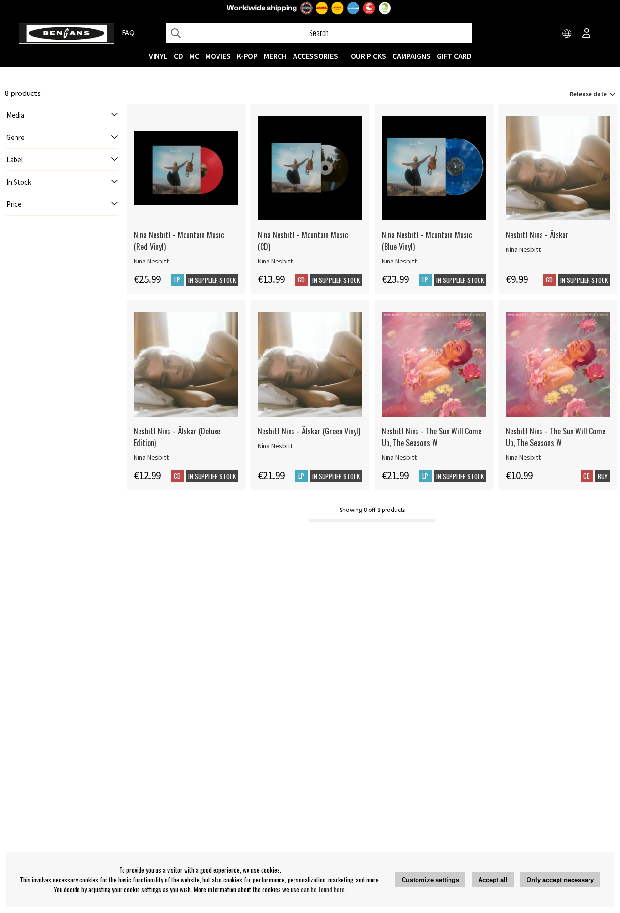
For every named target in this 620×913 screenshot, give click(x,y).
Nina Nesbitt (151, 261)
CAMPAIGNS (411, 56)
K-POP (247, 56)
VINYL (158, 56)
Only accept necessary (560, 879)
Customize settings (430, 879)
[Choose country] (567, 34)
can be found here (323, 889)
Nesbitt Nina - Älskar (537, 235)
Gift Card (454, 56)
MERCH (275, 56)
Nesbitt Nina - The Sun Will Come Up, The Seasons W (431, 437)
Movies (218, 56)
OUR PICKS (368, 56)
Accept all (493, 879)
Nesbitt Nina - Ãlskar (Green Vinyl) (309, 431)
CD (178, 56)
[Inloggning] (586, 34)
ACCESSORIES (315, 56)
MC (194, 56)
